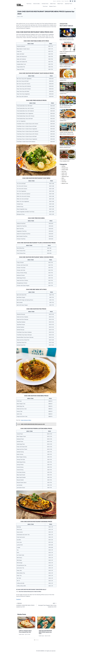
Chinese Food (65, 167)
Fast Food (64, 171)
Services (64, 180)
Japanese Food (65, 176)
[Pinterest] (75, 1)
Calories (63, 166)
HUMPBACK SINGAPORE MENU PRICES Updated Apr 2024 (25, 605)
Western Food (65, 183)
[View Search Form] (75, 8)
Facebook (18, 599)
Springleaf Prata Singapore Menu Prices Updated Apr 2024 (47, 605)
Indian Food (64, 173)
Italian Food (64, 174)
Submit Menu (59, 1)
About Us (54, 1)
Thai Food (64, 181)
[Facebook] (70, 1)
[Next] (53, 628)
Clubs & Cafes (65, 169)
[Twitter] (73, 1)
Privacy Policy (67, 1)
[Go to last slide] (19, 628)
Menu (63, 178)
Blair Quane (22, 634)
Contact (62, 1)
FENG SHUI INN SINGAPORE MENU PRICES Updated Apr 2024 (45, 632)
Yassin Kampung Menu (26, 420)
